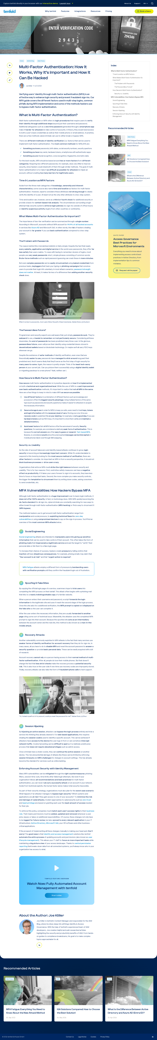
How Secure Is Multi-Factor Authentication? (127, 90)
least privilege (29, 803)
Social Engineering (119, 100)
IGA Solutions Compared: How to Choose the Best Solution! (138, 160)
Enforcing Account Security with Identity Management (126, 115)
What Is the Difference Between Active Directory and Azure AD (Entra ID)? (138, 178)
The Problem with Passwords (124, 83)
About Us (127, 3)
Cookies (93, 1037)
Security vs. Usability (121, 94)
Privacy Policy (104, 1037)
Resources (95, 11)
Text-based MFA (83, 432)
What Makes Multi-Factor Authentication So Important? (128, 79)
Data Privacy (41, 61)
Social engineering (27, 537)
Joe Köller (29, 86)
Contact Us (70, 1037)
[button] (146, 3)
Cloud (129, 172)
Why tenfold (50, 11)
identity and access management (58, 834)
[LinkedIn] (152, 1037)
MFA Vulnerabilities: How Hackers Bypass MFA (127, 97)
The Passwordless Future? (123, 87)
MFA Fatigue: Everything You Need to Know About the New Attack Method (138, 143)
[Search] (152, 3)
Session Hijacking (119, 110)
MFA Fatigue (28, 567)
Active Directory (38, 823)
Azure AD (35, 227)
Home (21, 61)
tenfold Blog (30, 61)
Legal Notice (82, 1037)
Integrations (80, 11)
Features (65, 11)
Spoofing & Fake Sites (120, 104)
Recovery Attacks (119, 107)
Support (137, 3)
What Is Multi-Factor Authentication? (124, 71)
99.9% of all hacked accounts (80, 224)
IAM (129, 155)
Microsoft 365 (52, 823)
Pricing (109, 11)
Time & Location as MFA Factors (123, 74)
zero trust (86, 800)
